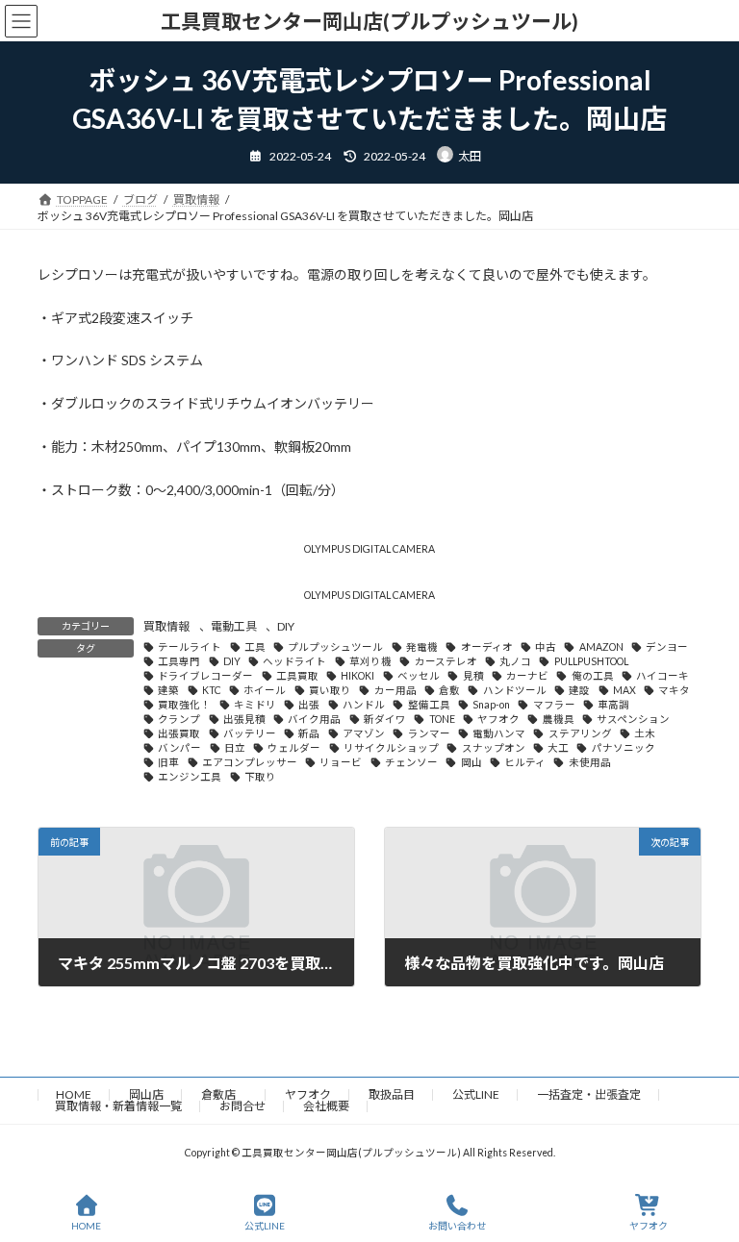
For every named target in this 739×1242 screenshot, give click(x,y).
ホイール (264, 690)
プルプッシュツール (335, 647)
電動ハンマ (498, 733)
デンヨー (667, 647)
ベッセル (418, 676)
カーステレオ (445, 661)
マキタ (674, 690)
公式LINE (475, 1094)
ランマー (428, 733)
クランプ (179, 719)
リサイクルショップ (391, 748)
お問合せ (242, 1106)
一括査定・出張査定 (589, 1094)
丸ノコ (515, 661)
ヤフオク (498, 719)
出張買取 (179, 733)
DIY (285, 626)
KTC (211, 690)
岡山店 (146, 1094)
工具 (255, 647)
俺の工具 (592, 676)
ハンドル (364, 704)
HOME (73, 1094)
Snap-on (491, 704)
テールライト (189, 647)
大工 (558, 748)
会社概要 (326, 1106)
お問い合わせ (457, 1225)
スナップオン (493, 748)
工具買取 (297, 676)
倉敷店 (224, 1094)
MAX (624, 690)
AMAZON (601, 647)
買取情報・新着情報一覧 (118, 1106)
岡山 (471, 762)
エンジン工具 (189, 776)
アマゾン (364, 733)
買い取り (330, 690)
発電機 (422, 647)
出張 (308, 704)
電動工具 (234, 626)
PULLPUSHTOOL (590, 661)
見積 (473, 676)
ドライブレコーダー (205, 676)
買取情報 (166, 626)
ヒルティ (525, 762)
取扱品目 (392, 1094)
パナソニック (623, 748)
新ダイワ (385, 719)
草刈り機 (370, 661)
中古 (545, 647)
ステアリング (579, 733)
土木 (644, 733)
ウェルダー (294, 748)
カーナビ (527, 676)
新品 (308, 733)
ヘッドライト (294, 661)
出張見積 (244, 719)
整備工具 (428, 704)
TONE (441, 719)
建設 (579, 690)
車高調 (613, 704)
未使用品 (589, 762)
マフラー (553, 704)
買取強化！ (184, 704)
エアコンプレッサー (249, 762)
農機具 (558, 719)
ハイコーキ (662, 676)
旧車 (168, 762)
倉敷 (449, 690)
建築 (168, 690)
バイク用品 (314, 719)
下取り (260, 776)
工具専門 (179, 661)
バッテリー (249, 733)
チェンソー (411, 762)
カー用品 (395, 690)
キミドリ (255, 704)
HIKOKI (357, 676)
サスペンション (633, 719)
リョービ (340, 762)
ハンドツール (514, 690)
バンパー (179, 748)
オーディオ (486, 647)
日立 (234, 748)
